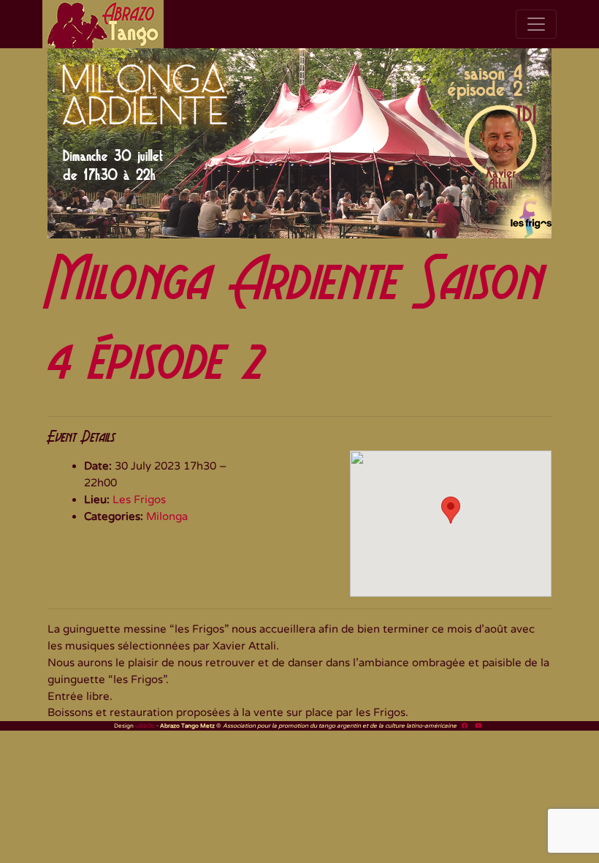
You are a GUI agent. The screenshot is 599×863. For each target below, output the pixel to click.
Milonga (167, 516)
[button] (450, 510)
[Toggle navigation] (536, 24)
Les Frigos (139, 499)
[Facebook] (464, 725)
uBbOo (145, 725)
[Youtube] (478, 725)
